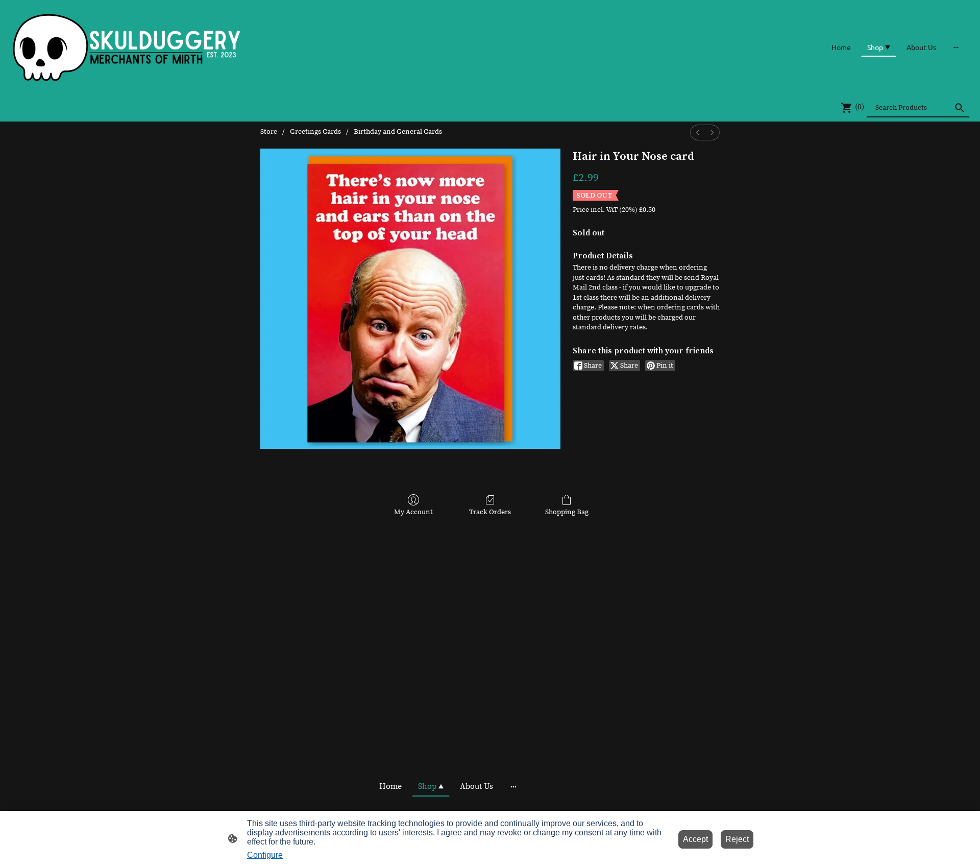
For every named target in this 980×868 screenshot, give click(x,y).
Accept (695, 839)
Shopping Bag (567, 512)
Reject (737, 839)
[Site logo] (127, 46)
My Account (413, 512)
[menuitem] (698, 132)
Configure (265, 855)
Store (268, 131)
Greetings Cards (315, 131)
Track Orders (490, 512)
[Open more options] (956, 47)
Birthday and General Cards (398, 131)
